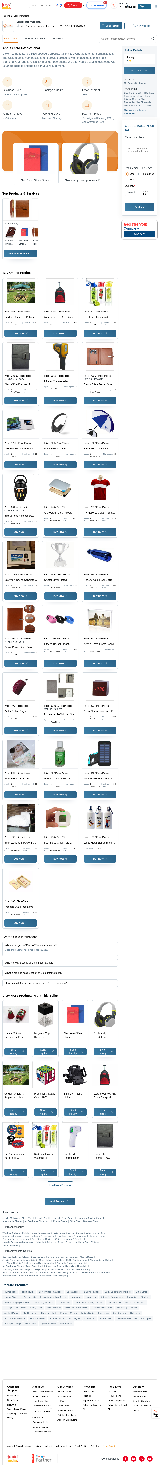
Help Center (13, 1395)
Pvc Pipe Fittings (12, 1323)
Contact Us (37, 1417)
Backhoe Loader (92, 1292)
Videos (136, 1410)
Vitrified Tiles (106, 1318)
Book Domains (65, 1396)
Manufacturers (140, 1391)
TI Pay (61, 1401)
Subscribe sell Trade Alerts (118, 1407)
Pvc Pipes (146, 1318)
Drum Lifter (141, 1292)
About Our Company (42, 1391)
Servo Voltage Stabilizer (50, 1292)
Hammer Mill (64, 1302)
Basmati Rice (73, 1292)
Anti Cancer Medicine (14, 1318)
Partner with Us (40, 1422)
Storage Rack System (15, 1307)
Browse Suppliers (116, 1400)
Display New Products (89, 1393)
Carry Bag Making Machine (118, 1292)
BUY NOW (19, 333)
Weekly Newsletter (41, 1431)
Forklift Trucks (28, 1292)
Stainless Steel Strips (101, 1307)
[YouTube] (150, 1459)
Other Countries (110, 1446)
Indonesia (60, 1446)
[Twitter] (141, 1459)
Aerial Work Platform (135, 1302)
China (19, 1446)
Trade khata (63, 1405)
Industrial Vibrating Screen (53, 1297)
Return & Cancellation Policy (16, 1407)
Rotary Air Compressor (111, 1297)
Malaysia (48, 1446)
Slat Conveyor (30, 1313)
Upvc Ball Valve (48, 1323)
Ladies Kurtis (87, 1313)
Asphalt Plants (11, 1313)
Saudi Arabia (81, 1446)
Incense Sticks (57, 1318)
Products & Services (35, 38)
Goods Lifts (90, 1318)
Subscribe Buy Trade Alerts (93, 1407)
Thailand (37, 1446)
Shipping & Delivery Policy (17, 1415)
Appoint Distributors (67, 1420)
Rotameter (76, 1297)
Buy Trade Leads (91, 1400)
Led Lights (103, 1313)
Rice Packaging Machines (17, 1302)
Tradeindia (7, 16)
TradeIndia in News (42, 1405)
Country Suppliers (141, 1401)
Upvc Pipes (30, 1323)
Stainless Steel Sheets (76, 1307)
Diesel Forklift (114, 1302)
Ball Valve (135, 1313)
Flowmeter (91, 1297)
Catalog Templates (67, 1415)
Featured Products (142, 1405)
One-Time (132, 177)
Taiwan (27, 1446)
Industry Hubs (140, 1396)
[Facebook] (125, 1459)
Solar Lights (74, 1318)
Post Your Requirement (114, 1393)
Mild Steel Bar (54, 1307)
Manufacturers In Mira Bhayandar (135, 112)
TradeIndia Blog (40, 1401)
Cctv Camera (119, 1313)
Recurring (148, 174)
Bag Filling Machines (127, 1307)
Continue (140, 207)
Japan (10, 1446)
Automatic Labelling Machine (89, 1302)
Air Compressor (37, 1318)
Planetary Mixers (68, 1313)
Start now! (139, 234)
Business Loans (65, 1410)
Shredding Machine (43, 1302)
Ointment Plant (48, 1313)
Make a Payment (40, 1427)
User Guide (13, 1400)
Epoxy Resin (36, 1307)
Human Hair (10, 1292)
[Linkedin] (133, 1459)
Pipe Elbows (66, 1323)
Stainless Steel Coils (127, 1318)
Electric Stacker (12, 1297)
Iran (98, 1446)
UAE (70, 1446)
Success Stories (40, 1396)
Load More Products (60, 1185)
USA (92, 1446)
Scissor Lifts (30, 1297)
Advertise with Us (66, 1391)
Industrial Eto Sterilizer (138, 1297)
